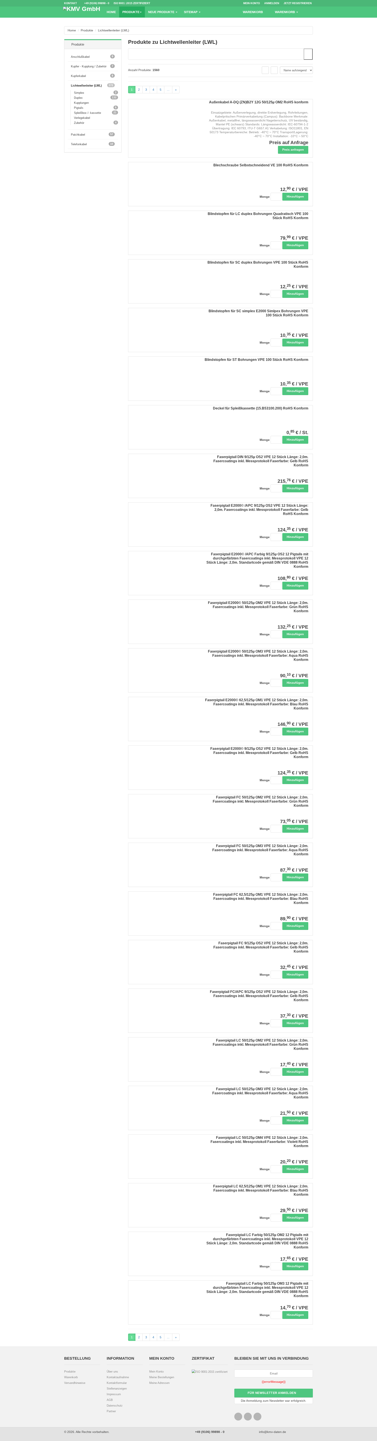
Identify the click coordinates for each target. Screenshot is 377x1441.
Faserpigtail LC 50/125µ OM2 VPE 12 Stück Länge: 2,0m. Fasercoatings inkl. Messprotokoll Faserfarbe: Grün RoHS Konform (260, 1044)
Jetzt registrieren (298, 3)
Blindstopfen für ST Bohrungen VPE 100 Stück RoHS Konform (256, 360)
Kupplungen (81, 102)
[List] (274, 70)
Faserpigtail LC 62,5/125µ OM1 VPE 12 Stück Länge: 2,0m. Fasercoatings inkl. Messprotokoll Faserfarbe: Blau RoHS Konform (260, 1190)
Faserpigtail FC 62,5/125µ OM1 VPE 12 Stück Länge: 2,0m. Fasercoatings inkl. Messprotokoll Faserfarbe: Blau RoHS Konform (260, 899)
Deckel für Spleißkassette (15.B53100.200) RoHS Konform (260, 408)
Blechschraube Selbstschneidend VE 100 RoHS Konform (260, 165)
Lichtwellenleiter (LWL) (113, 30)
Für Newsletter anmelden (272, 1393)
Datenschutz (115, 1405)
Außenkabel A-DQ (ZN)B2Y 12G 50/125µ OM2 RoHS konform (258, 102)
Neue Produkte (161, 12)
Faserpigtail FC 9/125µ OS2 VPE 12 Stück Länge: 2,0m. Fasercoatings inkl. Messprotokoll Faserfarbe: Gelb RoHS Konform (260, 947)
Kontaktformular (117, 1383)
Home (111, 12)
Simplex (80, 92)
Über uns (112, 1371)
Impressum (114, 1394)
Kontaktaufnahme (118, 1377)
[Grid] (265, 70)
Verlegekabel (82, 117)
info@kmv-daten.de (272, 1432)
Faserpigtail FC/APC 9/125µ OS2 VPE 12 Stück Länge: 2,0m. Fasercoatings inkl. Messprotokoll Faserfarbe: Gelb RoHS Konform (259, 996)
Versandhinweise (74, 1383)
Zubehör (80, 122)
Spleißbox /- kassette (89, 112)
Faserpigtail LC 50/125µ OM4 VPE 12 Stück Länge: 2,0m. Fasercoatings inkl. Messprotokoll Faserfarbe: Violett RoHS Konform (259, 1142)
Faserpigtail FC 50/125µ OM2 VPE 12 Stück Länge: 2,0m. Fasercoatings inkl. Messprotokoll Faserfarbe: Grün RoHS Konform (260, 801)
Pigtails (80, 107)
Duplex (80, 97)
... (168, 89)
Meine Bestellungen (161, 1377)
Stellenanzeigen (117, 1388)
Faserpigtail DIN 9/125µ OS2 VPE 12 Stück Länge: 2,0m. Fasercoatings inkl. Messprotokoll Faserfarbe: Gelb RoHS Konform (260, 461)
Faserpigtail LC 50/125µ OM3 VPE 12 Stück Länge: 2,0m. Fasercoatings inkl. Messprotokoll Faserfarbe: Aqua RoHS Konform (260, 1093)
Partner (111, 1411)
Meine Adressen (159, 1383)
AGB (110, 1400)
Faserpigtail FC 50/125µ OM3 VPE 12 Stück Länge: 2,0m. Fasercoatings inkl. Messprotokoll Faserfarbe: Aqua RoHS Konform (260, 850)
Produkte (130, 12)
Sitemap (191, 12)
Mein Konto (156, 1371)
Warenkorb (71, 1377)
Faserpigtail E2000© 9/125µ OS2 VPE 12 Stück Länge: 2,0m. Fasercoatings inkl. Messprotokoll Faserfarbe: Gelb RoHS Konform (259, 753)
